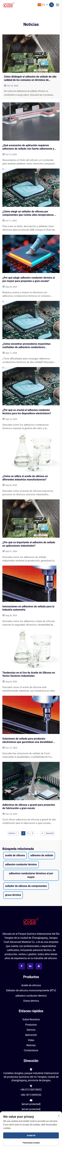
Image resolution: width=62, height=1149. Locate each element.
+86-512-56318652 (31, 1089)
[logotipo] (31, 921)
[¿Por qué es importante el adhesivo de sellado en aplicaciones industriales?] (31, 518)
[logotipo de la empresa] (9, 4)
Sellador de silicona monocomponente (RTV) (31, 990)
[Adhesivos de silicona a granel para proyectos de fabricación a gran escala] (31, 781)
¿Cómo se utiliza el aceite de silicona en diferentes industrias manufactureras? (25, 478)
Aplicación (31, 1034)
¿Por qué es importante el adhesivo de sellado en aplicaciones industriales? (28, 544)
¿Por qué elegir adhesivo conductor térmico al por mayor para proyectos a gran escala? (28, 279)
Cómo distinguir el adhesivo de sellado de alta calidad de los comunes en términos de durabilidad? (30, 78)
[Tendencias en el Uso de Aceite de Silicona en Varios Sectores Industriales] (31, 649)
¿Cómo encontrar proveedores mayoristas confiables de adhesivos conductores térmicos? (26, 345)
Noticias (31, 1045)
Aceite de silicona (31, 985)
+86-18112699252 (31, 1094)
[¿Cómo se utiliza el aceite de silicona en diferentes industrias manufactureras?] (31, 452)
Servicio (31, 1029)
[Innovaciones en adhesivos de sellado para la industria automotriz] (31, 584)
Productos (31, 1024)
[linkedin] (30, 966)
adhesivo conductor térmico (31, 995)
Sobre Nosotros (31, 1019)
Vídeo (31, 1040)
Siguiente (50, 833)
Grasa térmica (31, 1000)
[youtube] (39, 966)
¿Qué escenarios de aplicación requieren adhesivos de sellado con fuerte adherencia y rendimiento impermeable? (28, 147)
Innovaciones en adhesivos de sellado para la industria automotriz (28, 608)
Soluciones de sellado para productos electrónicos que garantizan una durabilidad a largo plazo (28, 740)
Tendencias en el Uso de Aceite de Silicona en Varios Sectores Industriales (28, 674)
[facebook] (21, 966)
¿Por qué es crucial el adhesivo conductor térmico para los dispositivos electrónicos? (26, 412)
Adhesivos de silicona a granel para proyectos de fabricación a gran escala (28, 806)
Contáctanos (31, 1050)
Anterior (11, 833)
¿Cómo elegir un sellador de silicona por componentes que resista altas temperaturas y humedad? (29, 213)
